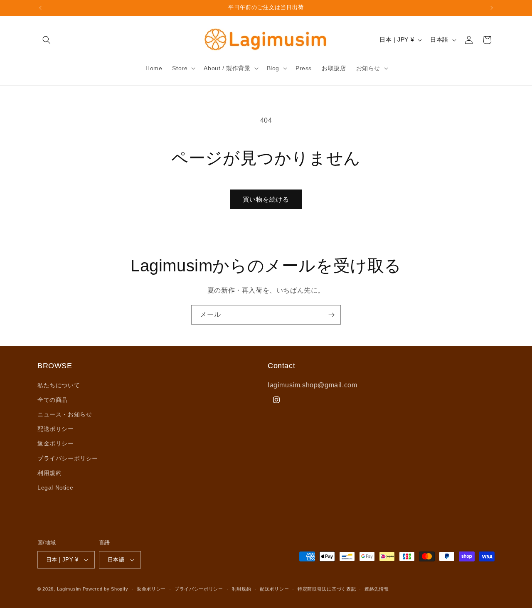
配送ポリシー (55, 429)
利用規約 (49, 473)
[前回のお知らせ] (40, 8)
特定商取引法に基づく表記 (327, 588)
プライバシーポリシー (67, 458)
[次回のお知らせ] (492, 8)
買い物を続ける (266, 199)
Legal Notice (55, 487)
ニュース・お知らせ (64, 414)
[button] (46, 40)
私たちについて (58, 385)
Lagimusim (70, 588)
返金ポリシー (55, 443)
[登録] (331, 315)
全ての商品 (52, 399)
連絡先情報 (377, 588)
